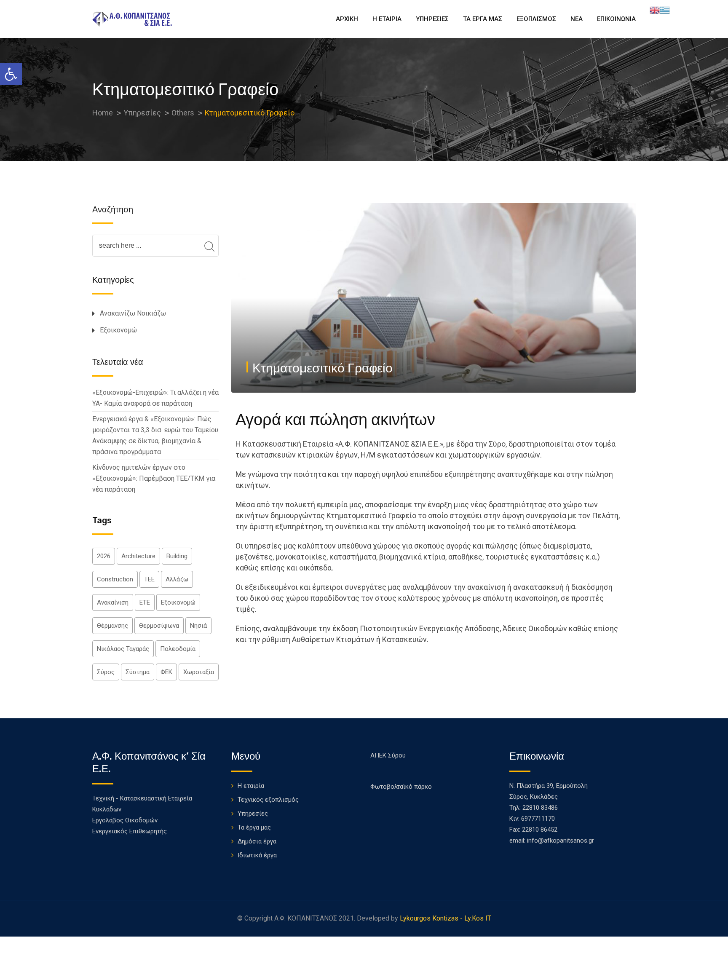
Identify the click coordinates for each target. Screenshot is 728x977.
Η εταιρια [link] (386, 19)
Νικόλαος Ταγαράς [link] (123, 649)
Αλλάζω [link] (177, 579)
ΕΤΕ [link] (144, 602)
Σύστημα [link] (138, 672)
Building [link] (176, 556)
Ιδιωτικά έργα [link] (257, 855)
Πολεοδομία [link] (177, 649)
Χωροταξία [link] (198, 672)
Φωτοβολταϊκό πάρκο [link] (401, 786)
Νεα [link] (576, 19)
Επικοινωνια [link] (616, 19)
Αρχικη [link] (347, 19)
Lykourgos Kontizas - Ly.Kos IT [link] (445, 918)
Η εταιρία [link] (251, 786)
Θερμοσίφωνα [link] (159, 625)
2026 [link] (103, 556)
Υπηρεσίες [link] (253, 813)
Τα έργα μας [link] (254, 827)
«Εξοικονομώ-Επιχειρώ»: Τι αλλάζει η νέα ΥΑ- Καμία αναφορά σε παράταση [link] (155, 397)
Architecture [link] (138, 556)
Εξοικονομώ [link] (118, 330)
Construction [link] (115, 579)
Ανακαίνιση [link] (112, 602)
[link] (11, 74)
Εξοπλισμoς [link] (536, 19)
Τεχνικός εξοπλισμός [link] (268, 799)
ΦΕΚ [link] (166, 672)
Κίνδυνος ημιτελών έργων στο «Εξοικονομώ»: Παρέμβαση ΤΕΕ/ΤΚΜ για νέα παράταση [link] (153, 478)
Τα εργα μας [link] (482, 19)
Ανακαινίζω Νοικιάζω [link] (133, 313)
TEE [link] (149, 579)
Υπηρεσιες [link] (432, 19)
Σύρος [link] (106, 672)
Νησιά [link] (198, 625)
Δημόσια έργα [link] (257, 841)
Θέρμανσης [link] (112, 625)
